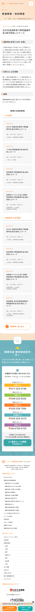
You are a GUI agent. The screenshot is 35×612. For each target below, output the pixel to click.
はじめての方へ (8, 477)
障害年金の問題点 (10, 492)
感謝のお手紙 (8, 525)
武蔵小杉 (7, 555)
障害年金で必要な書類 (11, 495)
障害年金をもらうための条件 (13, 486)
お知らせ (6, 570)
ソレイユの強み (8, 516)
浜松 (6, 558)
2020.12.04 (6, 26)
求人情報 (6, 567)
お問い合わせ (8, 573)
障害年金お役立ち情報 (10, 528)
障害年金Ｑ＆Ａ (9, 504)
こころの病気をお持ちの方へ (12, 513)
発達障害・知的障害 (22, 26)
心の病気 (13, 26)
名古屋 (7, 561)
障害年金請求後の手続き (12, 507)
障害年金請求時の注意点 (12, 510)
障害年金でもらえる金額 (12, 483)
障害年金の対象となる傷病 (12, 489)
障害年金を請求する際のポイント (14, 501)
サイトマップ (7, 579)
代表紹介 (6, 540)
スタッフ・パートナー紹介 (11, 537)
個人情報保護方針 (9, 576)
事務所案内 (7, 543)
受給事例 (6, 519)
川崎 (6, 549)
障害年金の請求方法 (11, 498)
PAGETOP (17, 341)
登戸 (6, 552)
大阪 (6, 564)
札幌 (6, 546)
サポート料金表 (8, 522)
